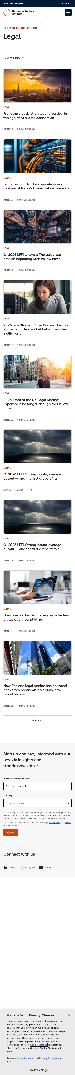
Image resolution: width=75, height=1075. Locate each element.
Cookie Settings (38, 1045)
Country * (8, 795)
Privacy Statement (47, 815)
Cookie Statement (25, 1058)
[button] (68, 12)
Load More (37, 720)
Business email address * (16, 779)
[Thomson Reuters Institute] (18, 12)
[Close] (69, 1015)
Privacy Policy (55, 822)
